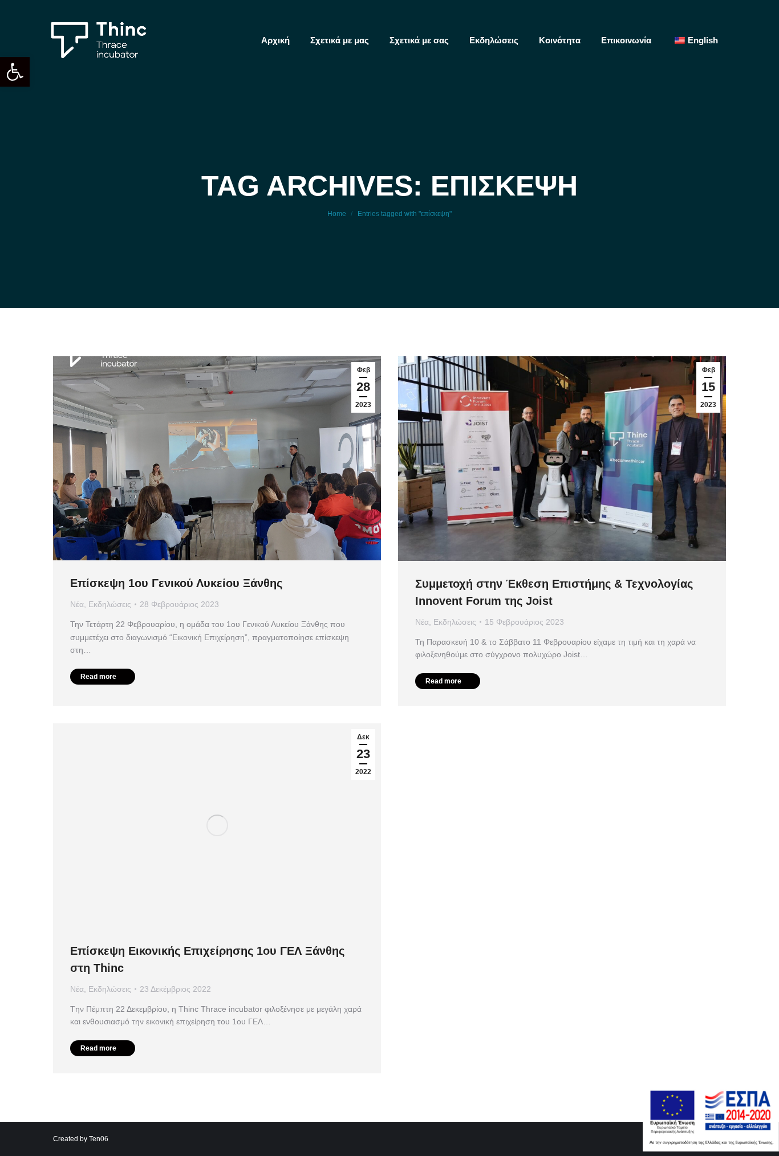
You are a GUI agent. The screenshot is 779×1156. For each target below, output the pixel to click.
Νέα (77, 604)
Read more (98, 677)
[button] (15, 72)
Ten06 (98, 1139)
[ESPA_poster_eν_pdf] (711, 1148)
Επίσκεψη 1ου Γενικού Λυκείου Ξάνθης (176, 583)
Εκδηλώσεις (109, 604)
